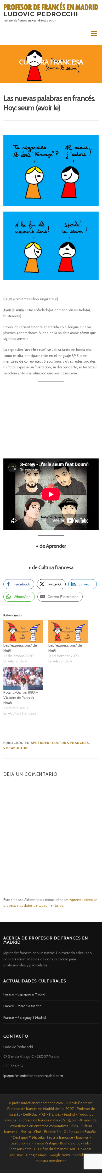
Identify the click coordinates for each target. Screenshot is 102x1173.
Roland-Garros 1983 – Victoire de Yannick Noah (20, 697)
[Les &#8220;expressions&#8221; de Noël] (23, 631)
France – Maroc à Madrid (22, 1006)
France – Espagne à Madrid (24, 994)
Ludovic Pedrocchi (40, 14)
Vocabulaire (16, 748)
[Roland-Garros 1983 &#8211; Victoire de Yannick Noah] (23, 678)
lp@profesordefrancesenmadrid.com (33, 1075)
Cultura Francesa (70, 743)
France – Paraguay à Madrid (24, 1017)
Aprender (40, 743)
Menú (93, 33)
